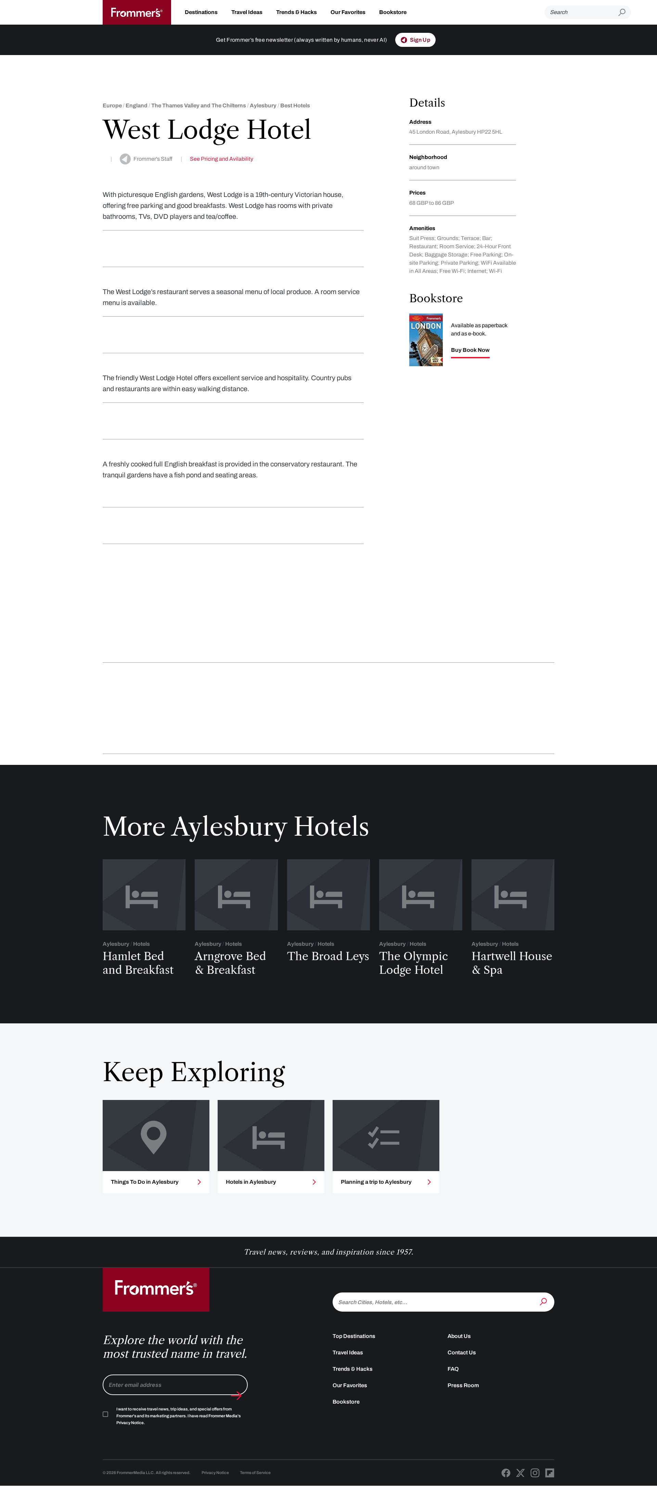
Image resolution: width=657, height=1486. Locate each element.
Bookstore (393, 12)
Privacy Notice (215, 1472)
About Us (459, 1336)
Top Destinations (354, 1336)
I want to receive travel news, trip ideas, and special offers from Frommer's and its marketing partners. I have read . (178, 1416)
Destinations (201, 12)
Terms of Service (255, 1472)
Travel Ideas (246, 12)
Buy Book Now (470, 350)
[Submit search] (624, 12)
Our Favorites (348, 12)
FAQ (453, 1369)
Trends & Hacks (296, 12)
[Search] (544, 1301)
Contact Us (462, 1352)
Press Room (463, 1385)
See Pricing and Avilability (221, 159)
